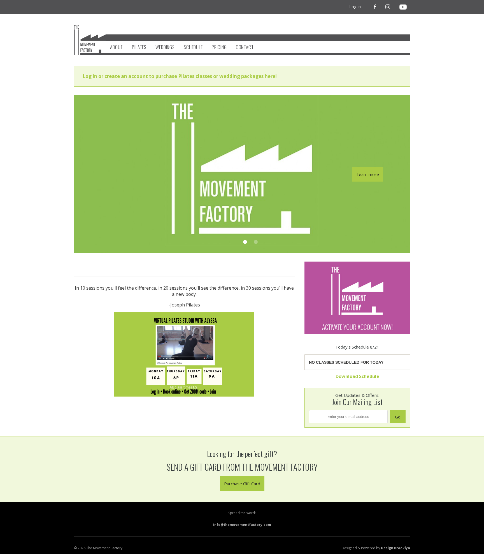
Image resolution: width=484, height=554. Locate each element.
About (116, 47)
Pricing (219, 47)
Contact (245, 47)
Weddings (165, 47)
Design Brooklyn (395, 548)
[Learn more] (242, 98)
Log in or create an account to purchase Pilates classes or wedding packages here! (180, 76)
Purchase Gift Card (242, 483)
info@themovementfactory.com (242, 524)
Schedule (193, 47)
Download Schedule (357, 376)
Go (398, 417)
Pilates (139, 47)
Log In (355, 6)
